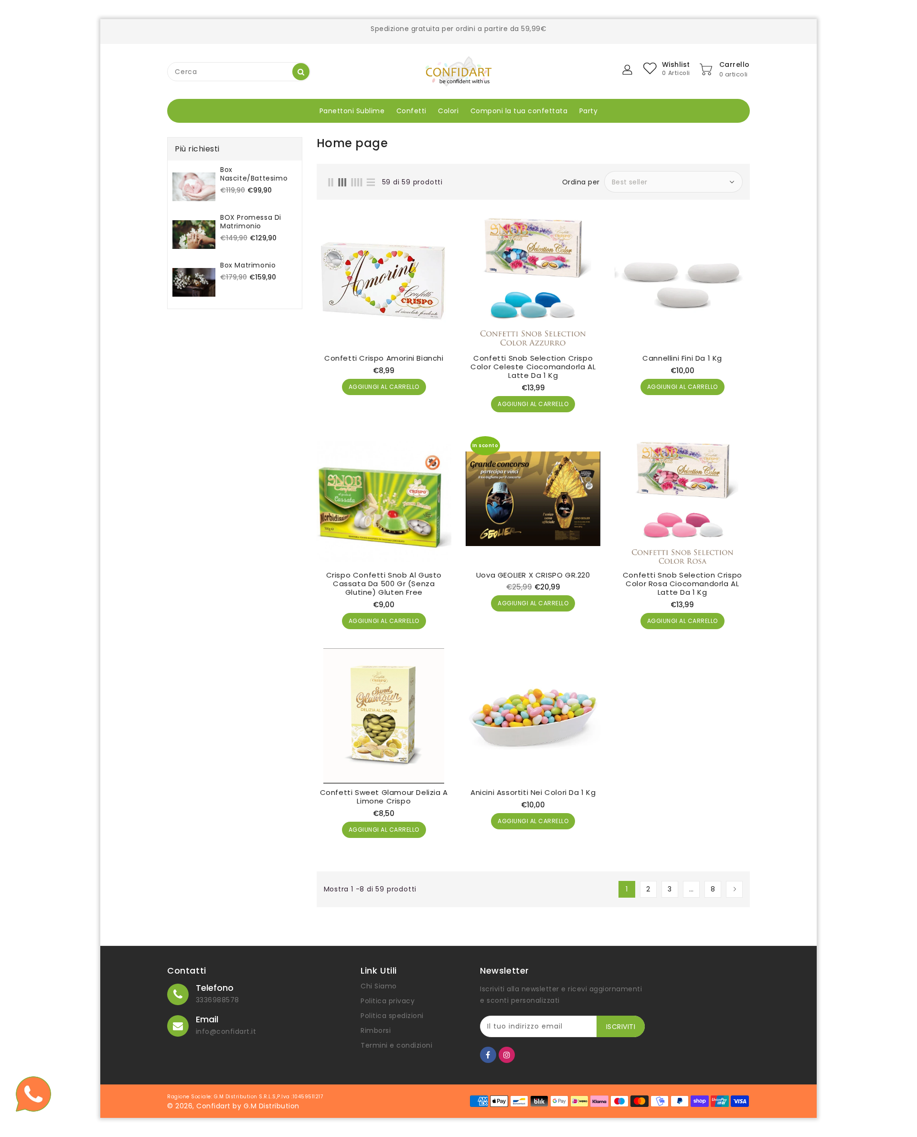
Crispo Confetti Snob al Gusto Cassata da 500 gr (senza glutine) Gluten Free (384, 584)
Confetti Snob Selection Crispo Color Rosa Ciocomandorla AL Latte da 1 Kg (682, 584)
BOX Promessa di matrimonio (250, 221)
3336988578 (217, 1000)
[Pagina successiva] (734, 889)
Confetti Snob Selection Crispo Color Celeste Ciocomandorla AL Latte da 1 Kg (533, 367)
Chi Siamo (379, 986)
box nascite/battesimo (254, 173)
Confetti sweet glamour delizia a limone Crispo (384, 796)
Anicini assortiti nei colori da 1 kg (533, 792)
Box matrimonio (248, 265)
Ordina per (581, 182)
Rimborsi (376, 1030)
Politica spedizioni (392, 1015)
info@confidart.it (226, 1031)
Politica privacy (388, 1001)
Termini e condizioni (396, 1045)
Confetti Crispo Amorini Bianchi (384, 358)
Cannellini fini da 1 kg (682, 358)
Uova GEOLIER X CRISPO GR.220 (533, 575)
